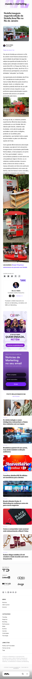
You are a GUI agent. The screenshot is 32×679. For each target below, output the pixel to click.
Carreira (4, 631)
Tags (3, 650)
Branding (4, 621)
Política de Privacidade (8, 645)
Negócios (4, 619)
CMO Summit (5, 604)
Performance (5, 624)
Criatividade (5, 633)
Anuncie (4, 607)
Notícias (4, 602)
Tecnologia (5, 635)
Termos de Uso (6, 648)
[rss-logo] (13, 592)
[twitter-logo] (6, 592)
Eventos (4, 628)
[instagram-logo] (3, 592)
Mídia (3, 626)
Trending (4, 617)
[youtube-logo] (11, 592)
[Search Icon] (23, 674)
